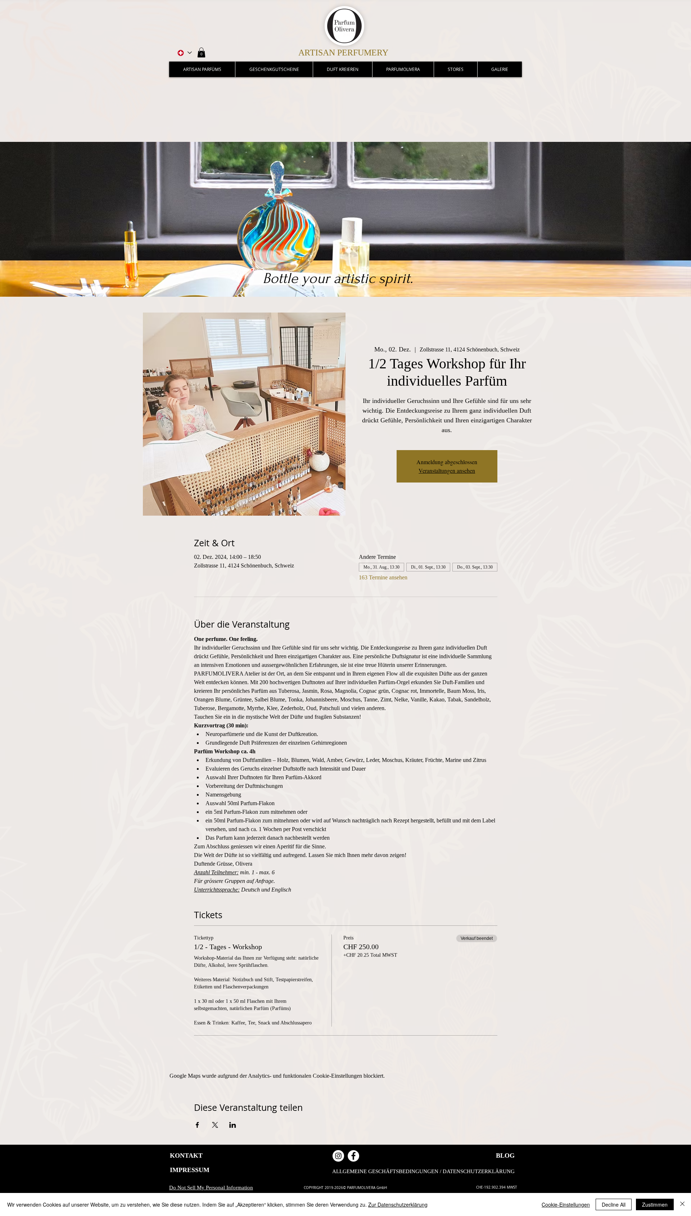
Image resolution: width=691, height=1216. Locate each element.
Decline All (613, 1204)
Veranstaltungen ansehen (447, 470)
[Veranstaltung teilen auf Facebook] (197, 1125)
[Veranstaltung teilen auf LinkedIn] (232, 1125)
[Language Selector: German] (184, 52)
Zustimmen (655, 1204)
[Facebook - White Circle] (353, 1156)
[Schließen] (682, 1204)
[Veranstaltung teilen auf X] (215, 1125)
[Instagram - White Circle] (338, 1156)
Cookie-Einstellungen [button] (566, 1204)
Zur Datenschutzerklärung (398, 1204)
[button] (201, 52)
